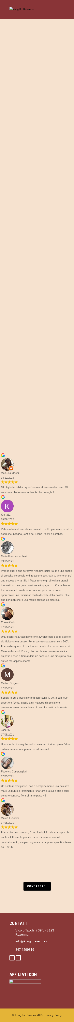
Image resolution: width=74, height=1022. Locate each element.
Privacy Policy (53, 1015)
